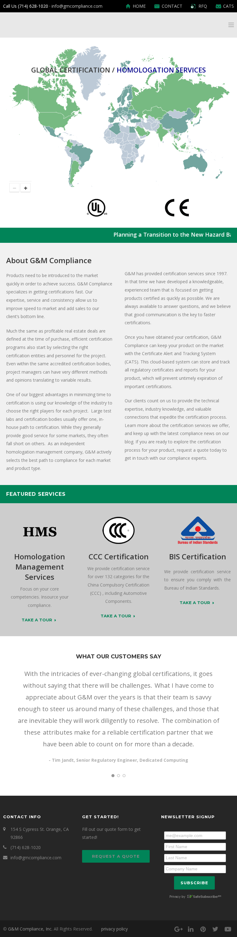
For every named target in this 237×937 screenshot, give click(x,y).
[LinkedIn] (191, 929)
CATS (228, 6)
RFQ (202, 6)
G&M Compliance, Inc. (30, 929)
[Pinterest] (203, 929)
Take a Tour (37, 620)
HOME (139, 6)
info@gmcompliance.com (77, 6)
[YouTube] (228, 929)
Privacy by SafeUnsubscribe (195, 896)
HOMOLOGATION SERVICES (161, 69)
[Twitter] (215, 929)
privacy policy (114, 929)
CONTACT (172, 6)
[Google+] (178, 929)
